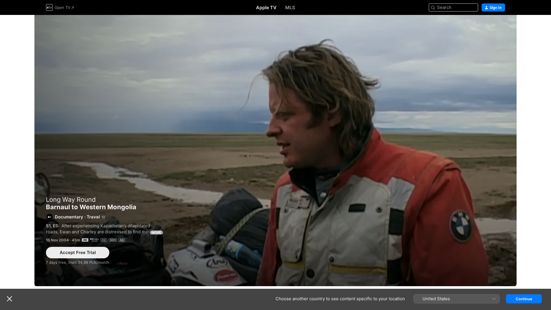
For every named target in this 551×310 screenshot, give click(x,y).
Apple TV (266, 7)
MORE (156, 232)
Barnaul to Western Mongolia (275, 150)
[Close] (9, 298)
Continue (524, 299)
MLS (290, 7)
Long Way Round (71, 199)
